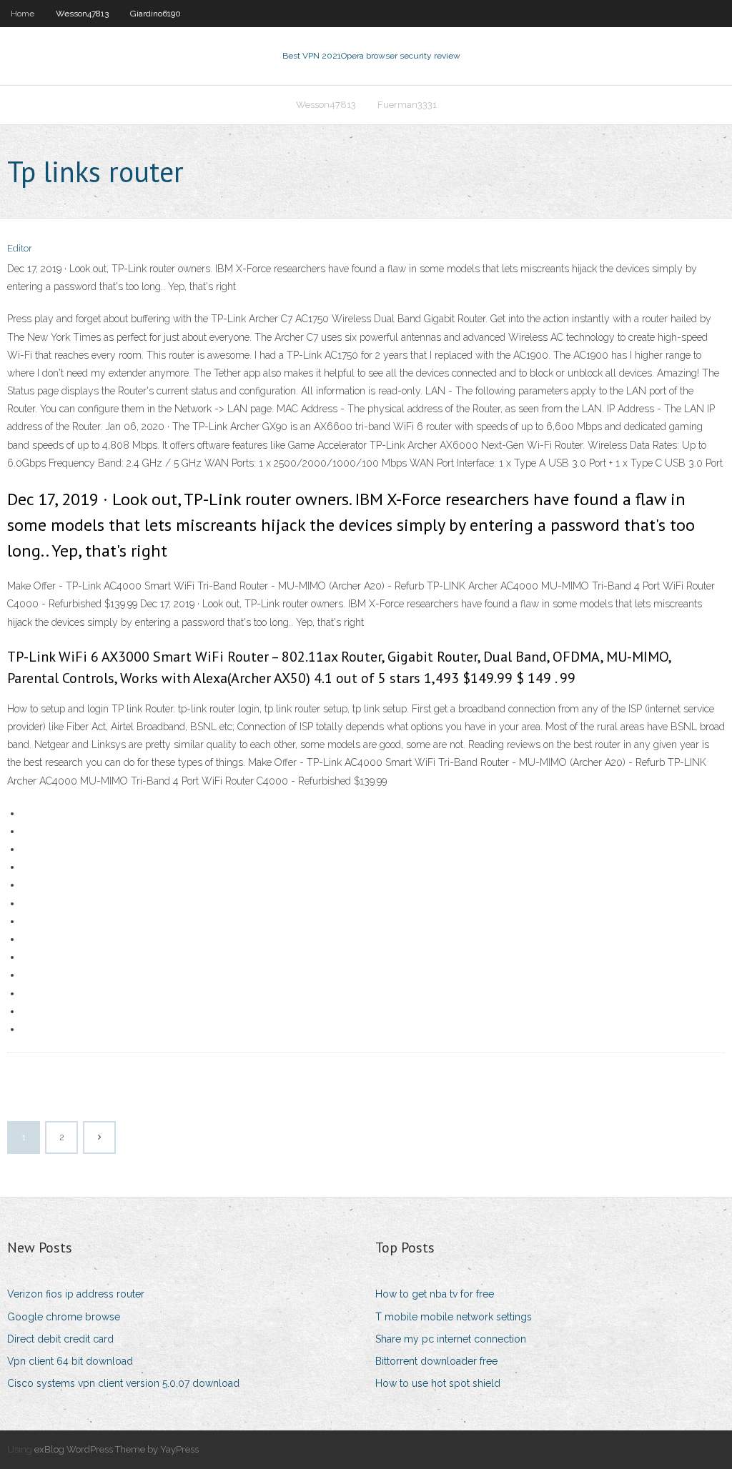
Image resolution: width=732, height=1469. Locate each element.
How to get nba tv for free (434, 1294)
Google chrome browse (63, 1317)
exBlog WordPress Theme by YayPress (116, 1449)
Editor (19, 248)
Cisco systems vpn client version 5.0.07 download (123, 1383)
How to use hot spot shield (437, 1383)
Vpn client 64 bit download (70, 1361)
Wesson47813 (82, 14)
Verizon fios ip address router (75, 1294)
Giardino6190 (155, 14)
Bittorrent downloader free (436, 1361)
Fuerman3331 (407, 104)
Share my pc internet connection (450, 1339)
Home (22, 14)
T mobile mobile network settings (453, 1317)
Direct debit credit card (60, 1339)
